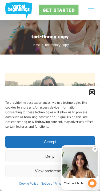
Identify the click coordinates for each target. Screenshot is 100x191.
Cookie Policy (28, 183)
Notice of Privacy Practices (60, 183)
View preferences (50, 171)
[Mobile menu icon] (91, 10)
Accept (50, 141)
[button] (92, 92)
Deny (50, 156)
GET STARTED (59, 10)
